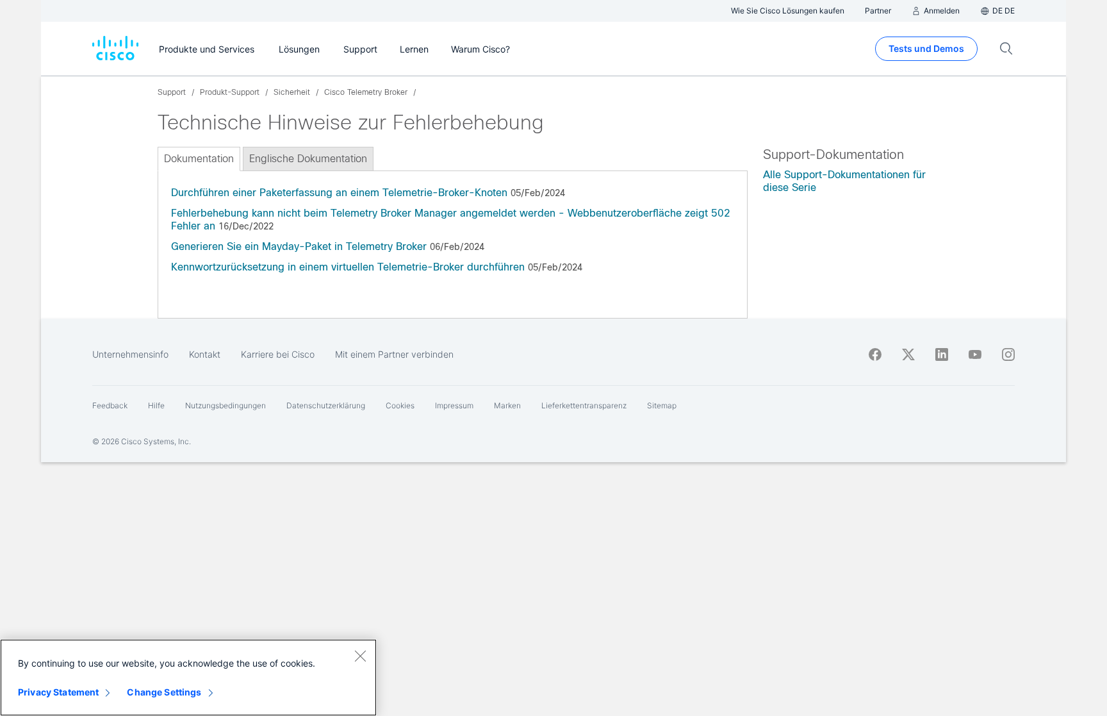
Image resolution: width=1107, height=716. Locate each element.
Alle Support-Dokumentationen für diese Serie (844, 181)
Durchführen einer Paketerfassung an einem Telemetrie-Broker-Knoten (339, 192)
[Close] (360, 655)
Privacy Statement (58, 692)
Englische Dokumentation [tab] (308, 158)
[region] (188, 677)
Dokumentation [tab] (199, 158)
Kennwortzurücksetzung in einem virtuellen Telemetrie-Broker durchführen (348, 267)
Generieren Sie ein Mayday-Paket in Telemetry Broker (299, 246)
